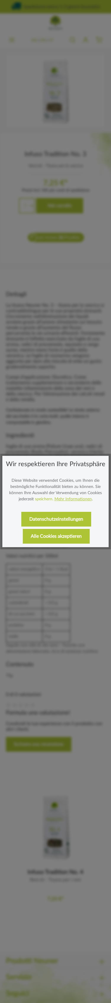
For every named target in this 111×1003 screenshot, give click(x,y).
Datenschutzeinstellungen (56, 519)
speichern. (44, 499)
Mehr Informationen (73, 499)
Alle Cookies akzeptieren (56, 536)
